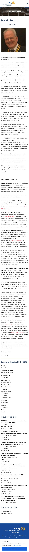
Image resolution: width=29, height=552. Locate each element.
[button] (27, 3)
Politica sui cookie (17, 545)
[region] (14, 545)
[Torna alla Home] (8, 3)
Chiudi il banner (14, 549)
